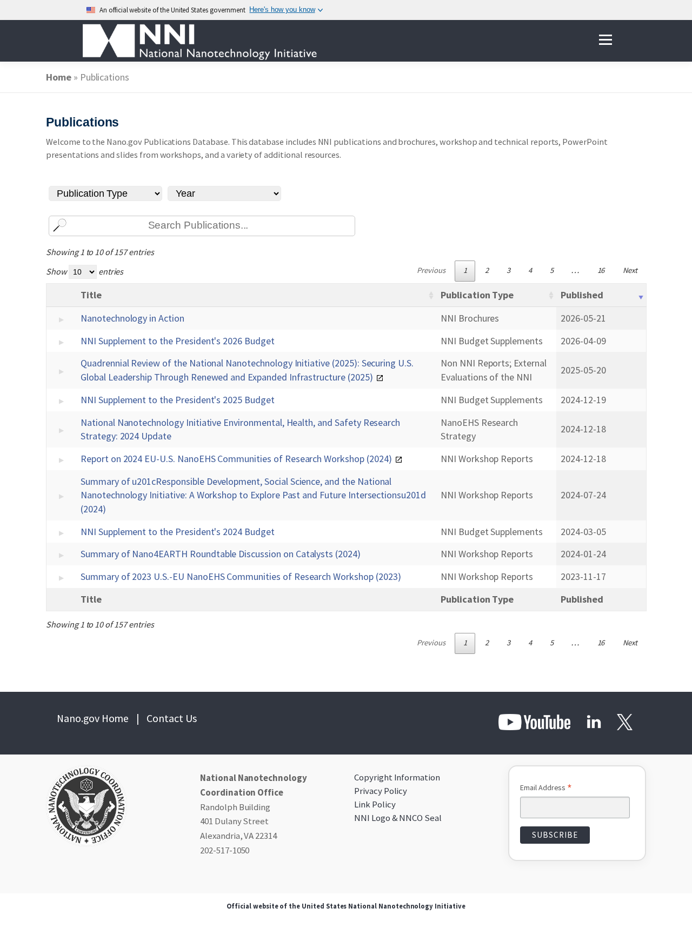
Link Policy (374, 804)
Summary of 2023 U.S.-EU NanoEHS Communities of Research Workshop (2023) (241, 576)
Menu (605, 40)
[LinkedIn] (594, 721)
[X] (624, 721)
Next (630, 270)
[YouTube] (535, 721)
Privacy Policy (380, 791)
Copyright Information (397, 777)
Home (58, 77)
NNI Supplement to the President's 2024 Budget (178, 531)
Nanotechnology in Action (132, 318)
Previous (431, 270)
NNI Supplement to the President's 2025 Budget (178, 399)
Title (91, 295)
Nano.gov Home (93, 718)
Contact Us (172, 718)
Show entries (84, 271)
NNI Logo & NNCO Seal (398, 818)
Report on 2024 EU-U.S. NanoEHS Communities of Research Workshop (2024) (236, 458)
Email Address (546, 789)
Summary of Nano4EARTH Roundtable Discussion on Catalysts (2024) (221, 554)
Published (582, 295)
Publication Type (477, 295)
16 (601, 270)
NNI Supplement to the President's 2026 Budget (178, 341)
